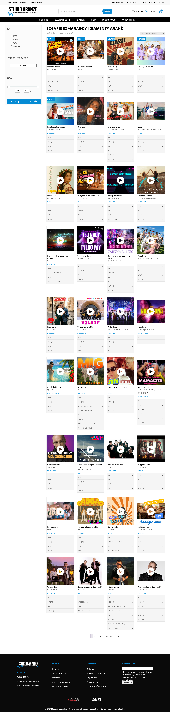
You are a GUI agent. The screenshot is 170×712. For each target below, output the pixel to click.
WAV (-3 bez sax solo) (86, 423)
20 (107, 636)
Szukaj (107, 11)
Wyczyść (33, 101)
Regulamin (92, 677)
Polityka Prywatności (96, 673)
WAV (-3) (81, 150)
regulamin (136, 675)
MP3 (49, 77)
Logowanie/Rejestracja (97, 686)
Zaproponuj (131, 3)
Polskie (43, 20)
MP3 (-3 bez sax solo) (86, 406)
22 (115, 636)
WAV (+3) (141, 90)
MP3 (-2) (81, 81)
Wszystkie (128, 20)
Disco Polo (109, 20)
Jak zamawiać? (59, 673)
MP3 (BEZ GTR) (53, 81)
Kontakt (161, 3)
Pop (93, 20)
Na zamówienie (116, 3)
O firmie (142, 3)
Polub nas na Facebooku (29, 685)
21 (111, 636)
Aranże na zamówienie (62, 682)
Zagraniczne (63, 20)
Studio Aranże (57, 709)
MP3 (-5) (81, 542)
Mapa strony (93, 682)
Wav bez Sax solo (115, 219)
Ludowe (80, 73)
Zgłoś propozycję (60, 686)
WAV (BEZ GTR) (53, 90)
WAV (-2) (81, 90)
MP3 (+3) (141, 81)
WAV (49, 86)
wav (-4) (111, 159)
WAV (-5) (81, 550)
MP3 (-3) (81, 142)
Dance (81, 20)
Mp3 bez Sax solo (115, 210)
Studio (152, 3)
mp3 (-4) (111, 146)
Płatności (56, 677)
